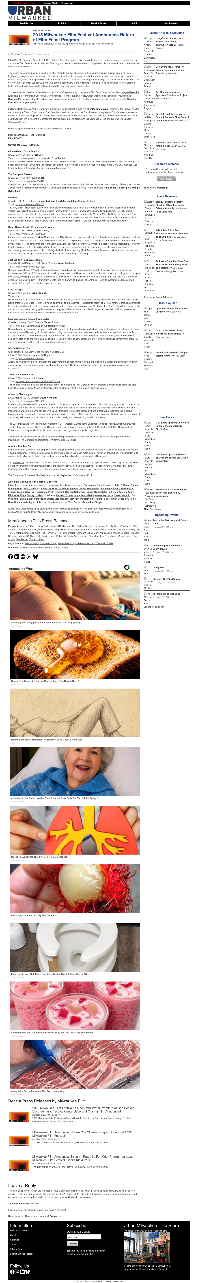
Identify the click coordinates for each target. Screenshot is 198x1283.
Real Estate (26, 23)
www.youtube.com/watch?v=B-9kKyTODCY (38, 381)
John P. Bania (122, 485)
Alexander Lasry (104, 495)
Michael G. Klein (17, 495)
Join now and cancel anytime (23, 1203)
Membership (171, 23)
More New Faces (152, 508)
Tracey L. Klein (35, 495)
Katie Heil (106, 492)
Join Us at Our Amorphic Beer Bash (25, 3)
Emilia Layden (27, 498)
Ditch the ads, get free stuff (80, 1253)
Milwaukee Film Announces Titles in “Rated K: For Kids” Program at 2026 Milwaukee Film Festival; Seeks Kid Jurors (82, 1158)
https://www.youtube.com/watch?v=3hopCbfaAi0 (40, 158)
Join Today (166, 179)
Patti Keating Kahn (123, 492)
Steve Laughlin (122, 495)
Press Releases (167, 196)
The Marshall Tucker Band (166, 593)
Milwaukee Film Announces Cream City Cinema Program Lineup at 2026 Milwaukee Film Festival (82, 1134)
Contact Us (56, 1216)
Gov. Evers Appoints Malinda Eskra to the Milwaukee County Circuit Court (172, 457)
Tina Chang (30, 488)
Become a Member (166, 164)
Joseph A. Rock (126, 498)
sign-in (42, 1209)
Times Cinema (47, 426)
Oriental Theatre (107, 423)
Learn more (85, 1197)
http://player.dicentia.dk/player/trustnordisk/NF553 (40, 325)
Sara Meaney (61, 498)
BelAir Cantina (63, 128)
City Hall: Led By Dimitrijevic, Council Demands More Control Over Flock (172, 117)
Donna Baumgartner (27, 529)
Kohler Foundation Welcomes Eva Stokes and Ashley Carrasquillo (171, 492)
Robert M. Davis (49, 488)
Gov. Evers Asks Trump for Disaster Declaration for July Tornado (171, 70)
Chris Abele (90, 485)
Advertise (14, 1239)
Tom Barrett (74, 502)
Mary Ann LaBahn (84, 495)
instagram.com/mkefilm (54, 468)
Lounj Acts (158, 567)
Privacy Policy (17, 1249)
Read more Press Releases (158, 297)
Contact (14, 1244)
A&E (134, 23)
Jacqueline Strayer (92, 502)
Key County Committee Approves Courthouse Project (171, 93)
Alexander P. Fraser (27, 526)
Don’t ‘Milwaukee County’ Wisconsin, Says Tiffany (169, 332)
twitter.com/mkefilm (19, 468)
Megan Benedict (130, 92)
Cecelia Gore (23, 492)
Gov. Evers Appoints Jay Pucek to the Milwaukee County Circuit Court (172, 426)
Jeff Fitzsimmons (110, 488)
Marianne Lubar (44, 498)
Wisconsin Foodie (17, 122)
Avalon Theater (67, 426)
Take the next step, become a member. (86, 1250)
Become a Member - (52, 3)
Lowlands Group (98, 118)
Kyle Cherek (117, 118)
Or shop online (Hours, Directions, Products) (145, 1268)
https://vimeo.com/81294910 (30, 181)
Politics (62, 23)
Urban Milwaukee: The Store (151, 1225)
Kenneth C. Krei (64, 495)
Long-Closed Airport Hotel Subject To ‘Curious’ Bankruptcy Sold (169, 41)
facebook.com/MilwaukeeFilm (111, 465)
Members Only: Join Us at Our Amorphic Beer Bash (171, 144)
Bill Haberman (39, 492)
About (13, 1235)
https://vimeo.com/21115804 (30, 358)
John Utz (41, 502)
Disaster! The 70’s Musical (167, 579)
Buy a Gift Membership (156, 187)
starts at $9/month (67, 1197)
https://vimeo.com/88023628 (30, 266)
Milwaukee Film (17, 54)
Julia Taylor (29, 502)
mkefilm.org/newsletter (37, 465)
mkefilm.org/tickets (89, 430)
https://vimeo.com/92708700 (30, 204)
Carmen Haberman (75, 492)
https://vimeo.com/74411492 (30, 401)
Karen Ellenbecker (89, 488)
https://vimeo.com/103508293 (30, 233)
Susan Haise (93, 492)
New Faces (166, 417)
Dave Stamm (15, 502)
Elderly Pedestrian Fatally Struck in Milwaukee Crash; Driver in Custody (170, 205)
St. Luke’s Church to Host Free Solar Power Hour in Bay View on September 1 (172, 264)
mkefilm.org (19, 462)
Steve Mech (76, 498)
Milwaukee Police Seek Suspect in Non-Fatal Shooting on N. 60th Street (172, 233)
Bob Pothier (110, 498)
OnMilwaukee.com (41, 128)
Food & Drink (98, 23)
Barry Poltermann (93, 498)
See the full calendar (154, 606)
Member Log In (67, 3)
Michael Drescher (68, 488)
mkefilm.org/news (107, 468)
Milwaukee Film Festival (79, 60)
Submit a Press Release (22, 1253)
